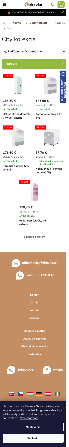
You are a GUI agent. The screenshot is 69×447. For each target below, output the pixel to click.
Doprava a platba (34, 331)
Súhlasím (33, 438)
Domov (34, 294)
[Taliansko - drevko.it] (57, 393)
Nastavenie (33, 427)
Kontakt (34, 310)
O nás (34, 302)
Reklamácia (35, 354)
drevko (57, 370)
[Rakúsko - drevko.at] (48, 393)
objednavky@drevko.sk (40, 262)
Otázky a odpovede (34, 338)
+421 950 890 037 (40, 275)
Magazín (34, 318)
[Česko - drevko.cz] (21, 393)
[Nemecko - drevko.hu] (39, 393)
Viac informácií (29, 418)
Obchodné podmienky (34, 346)
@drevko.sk (25, 370)
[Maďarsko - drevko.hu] (30, 393)
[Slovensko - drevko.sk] (11, 393)
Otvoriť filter (34, 64)
